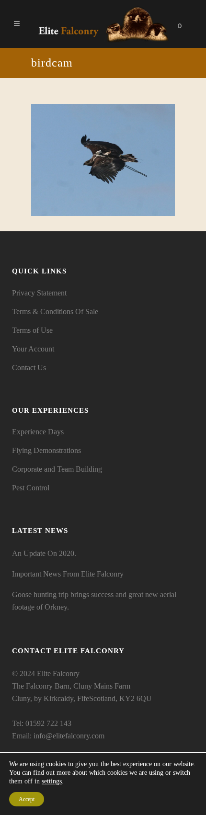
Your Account (33, 349)
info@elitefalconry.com (69, 736)
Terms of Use (32, 330)
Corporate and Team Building (57, 469)
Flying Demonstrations (46, 450)
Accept (26, 799)
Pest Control (30, 488)
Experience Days (38, 432)
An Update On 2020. (44, 553)
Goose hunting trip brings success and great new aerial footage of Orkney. (94, 600)
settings (52, 781)
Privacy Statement (39, 293)
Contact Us (29, 367)
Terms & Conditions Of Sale (55, 311)
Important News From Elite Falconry (68, 574)
